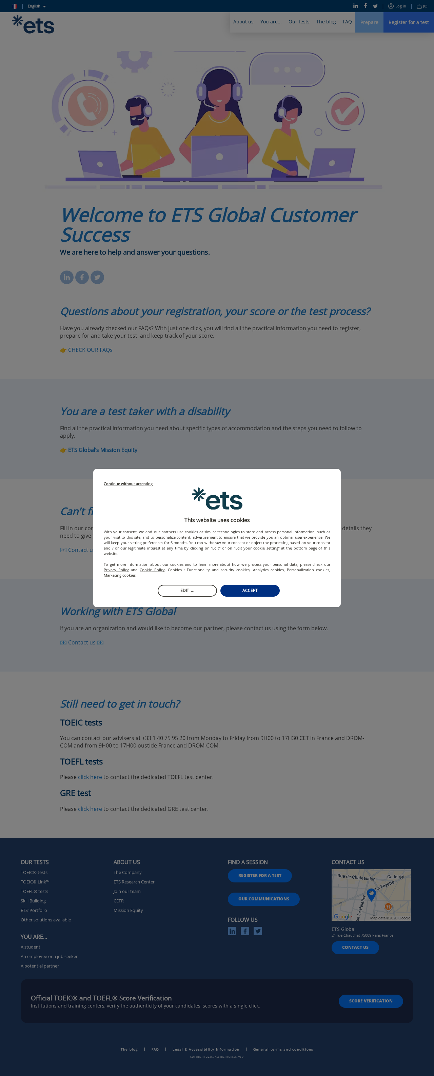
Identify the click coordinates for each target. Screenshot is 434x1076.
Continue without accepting (128, 484)
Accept (250, 590)
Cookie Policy (152, 569)
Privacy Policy (116, 569)
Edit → (187, 590)
